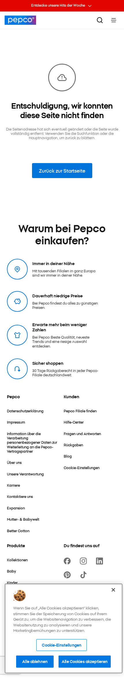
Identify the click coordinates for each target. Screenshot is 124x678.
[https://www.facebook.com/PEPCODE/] (68, 561)
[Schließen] (113, 589)
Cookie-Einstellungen (61, 644)
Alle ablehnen (35, 661)
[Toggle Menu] (113, 20)
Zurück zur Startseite (62, 170)
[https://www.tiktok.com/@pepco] (84, 574)
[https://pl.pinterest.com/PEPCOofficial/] (68, 574)
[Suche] (100, 20)
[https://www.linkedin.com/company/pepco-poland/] (100, 561)
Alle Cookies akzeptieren (85, 661)
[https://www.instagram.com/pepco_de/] (84, 561)
